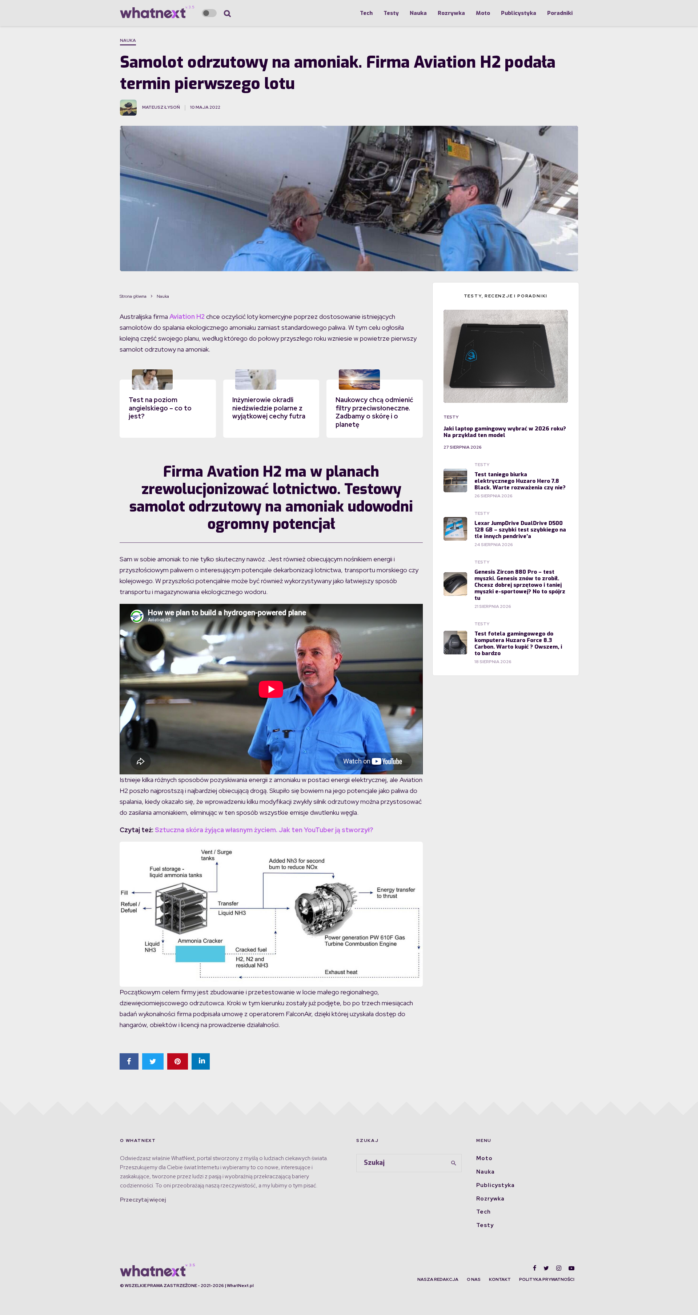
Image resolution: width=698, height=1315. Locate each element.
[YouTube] (571, 1268)
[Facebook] (534, 1268)
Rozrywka (451, 13)
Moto (483, 13)
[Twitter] (546, 1268)
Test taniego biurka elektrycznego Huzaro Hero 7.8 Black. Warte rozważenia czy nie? (520, 481)
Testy (391, 13)
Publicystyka (518, 13)
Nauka (418, 13)
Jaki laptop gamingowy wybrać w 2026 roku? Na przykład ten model (505, 431)
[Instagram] (559, 1268)
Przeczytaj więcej (143, 1199)
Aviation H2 (187, 316)
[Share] (129, 1061)
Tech (366, 13)
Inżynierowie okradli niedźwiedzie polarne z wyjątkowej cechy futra (268, 408)
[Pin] (177, 1061)
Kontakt (500, 1279)
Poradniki (560, 13)
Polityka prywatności (546, 1279)
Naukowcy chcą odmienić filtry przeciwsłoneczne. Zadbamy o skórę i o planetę (374, 412)
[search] (453, 1163)
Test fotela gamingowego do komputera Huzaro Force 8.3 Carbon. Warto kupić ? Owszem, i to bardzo (518, 643)
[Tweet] (153, 1061)
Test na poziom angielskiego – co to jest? (160, 408)
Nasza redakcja (437, 1279)
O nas (474, 1279)
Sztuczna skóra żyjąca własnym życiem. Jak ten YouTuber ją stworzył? (264, 830)
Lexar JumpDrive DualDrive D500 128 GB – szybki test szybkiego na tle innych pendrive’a (520, 530)
